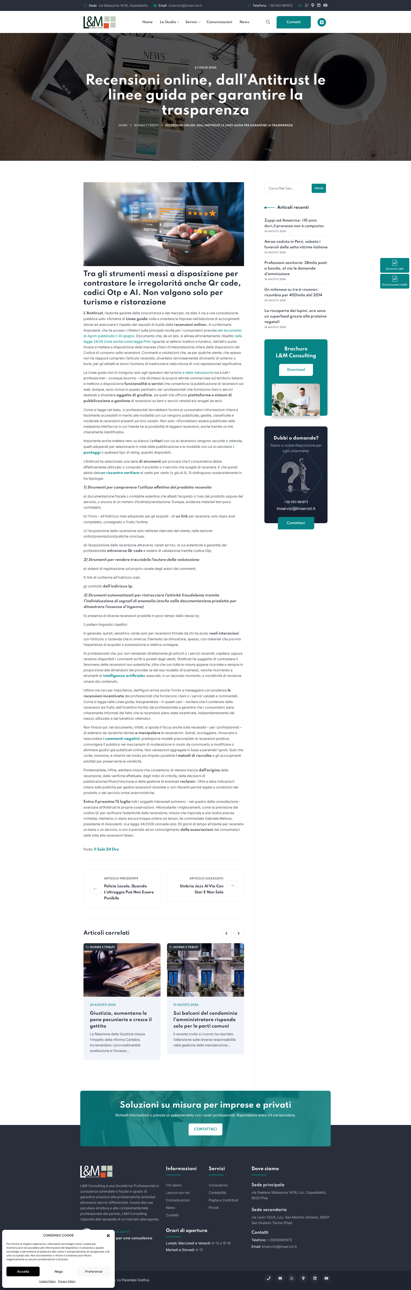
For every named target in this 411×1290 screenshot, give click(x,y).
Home (123, 125)
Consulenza (218, 1185)
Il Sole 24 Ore (106, 849)
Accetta (23, 1271)
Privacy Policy (67, 1281)
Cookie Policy (47, 1281)
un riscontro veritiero (120, 473)
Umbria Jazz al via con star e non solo (201, 889)
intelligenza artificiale (123, 676)
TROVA (318, 188)
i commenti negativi (121, 739)
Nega (59, 1271)
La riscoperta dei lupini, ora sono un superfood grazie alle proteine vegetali (295, 316)
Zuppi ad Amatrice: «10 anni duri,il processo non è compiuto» (294, 223)
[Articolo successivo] (232, 885)
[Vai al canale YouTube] (324, 5)
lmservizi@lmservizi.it (185, 5)
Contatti (294, 22)
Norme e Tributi (146, 125)
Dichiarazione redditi (394, 284)
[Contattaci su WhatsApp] (306, 5)
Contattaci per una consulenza (123, 1238)
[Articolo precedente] (95, 888)
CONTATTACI (205, 1129)
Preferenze (94, 1271)
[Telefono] (268, 1278)
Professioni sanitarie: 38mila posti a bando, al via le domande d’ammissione (295, 268)
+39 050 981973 (280, 5)
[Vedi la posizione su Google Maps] (312, 5)
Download (296, 370)
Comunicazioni (178, 1200)
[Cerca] (268, 22)
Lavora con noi (178, 1192)
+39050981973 (279, 1240)
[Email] (280, 1278)
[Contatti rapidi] (322, 22)
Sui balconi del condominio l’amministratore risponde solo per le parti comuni (205, 1020)
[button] (108, 1235)
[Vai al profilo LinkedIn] (318, 5)
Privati (214, 1207)
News (170, 1207)
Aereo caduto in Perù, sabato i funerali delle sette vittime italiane (296, 244)
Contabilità (217, 1192)
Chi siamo (174, 1185)
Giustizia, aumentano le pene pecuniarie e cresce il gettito (121, 1020)
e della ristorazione (198, 372)
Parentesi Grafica (135, 1280)
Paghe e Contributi (223, 1200)
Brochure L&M (395, 268)
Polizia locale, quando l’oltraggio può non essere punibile (129, 892)
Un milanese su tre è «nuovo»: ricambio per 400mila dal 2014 (293, 292)
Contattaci (296, 523)
